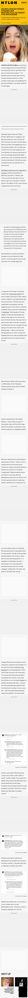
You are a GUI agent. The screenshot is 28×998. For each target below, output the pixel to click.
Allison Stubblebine (6, 22)
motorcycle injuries (15, 294)
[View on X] (14, 276)
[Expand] (20, 983)
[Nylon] (9, 2)
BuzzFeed (6, 312)
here (8, 86)
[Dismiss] (25, 983)
